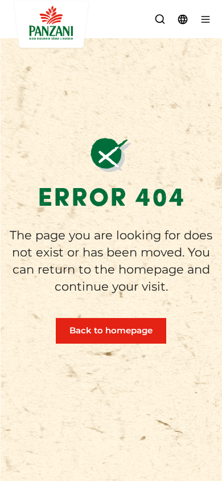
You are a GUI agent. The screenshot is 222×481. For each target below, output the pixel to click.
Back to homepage (111, 330)
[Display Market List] (182, 19)
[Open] (205, 19)
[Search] (160, 19)
